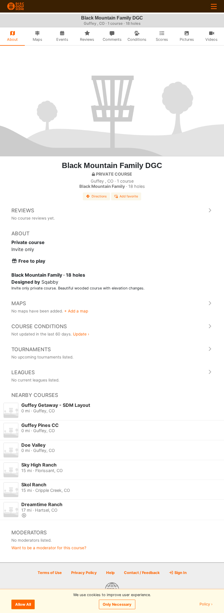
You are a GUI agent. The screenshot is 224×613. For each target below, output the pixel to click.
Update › (81, 334)
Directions (99, 196)
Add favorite (129, 196)
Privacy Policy (84, 572)
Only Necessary (117, 604)
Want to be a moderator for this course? (48, 547)
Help (110, 572)
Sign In (180, 572)
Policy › (206, 604)
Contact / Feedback (142, 572)
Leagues (23, 372)
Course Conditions (39, 326)
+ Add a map (76, 311)
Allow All (23, 604)
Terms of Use (50, 572)
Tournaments (31, 349)
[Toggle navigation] (214, 6)
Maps (18, 303)
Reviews (22, 210)
